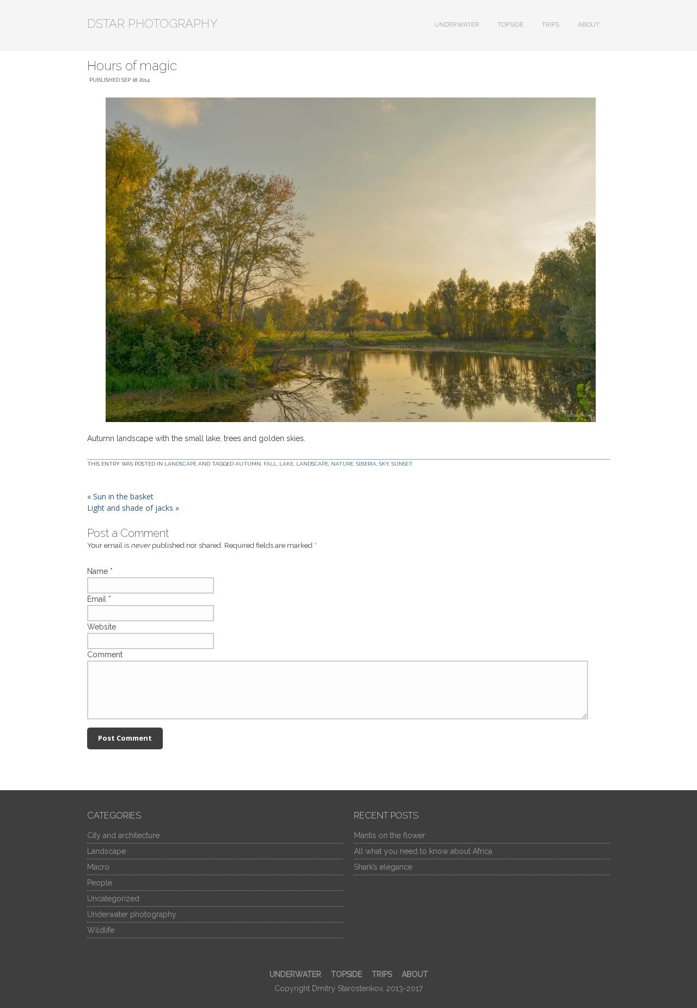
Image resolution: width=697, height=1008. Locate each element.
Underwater (457, 24)
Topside (510, 24)
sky (384, 464)
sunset (402, 464)
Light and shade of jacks (133, 508)
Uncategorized (113, 898)
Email (96, 599)
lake (286, 464)
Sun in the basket (120, 496)
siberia (366, 464)
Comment (105, 654)
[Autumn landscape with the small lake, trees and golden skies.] (348, 259)
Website (101, 626)
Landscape (180, 464)
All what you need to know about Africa (423, 851)
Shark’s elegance (383, 867)
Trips (550, 24)
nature (342, 464)
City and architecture (123, 835)
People (99, 882)
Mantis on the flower (389, 835)
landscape (312, 464)
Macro (98, 867)
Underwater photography (131, 914)
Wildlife (100, 930)
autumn (248, 464)
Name (97, 571)
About (589, 24)
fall (270, 464)
